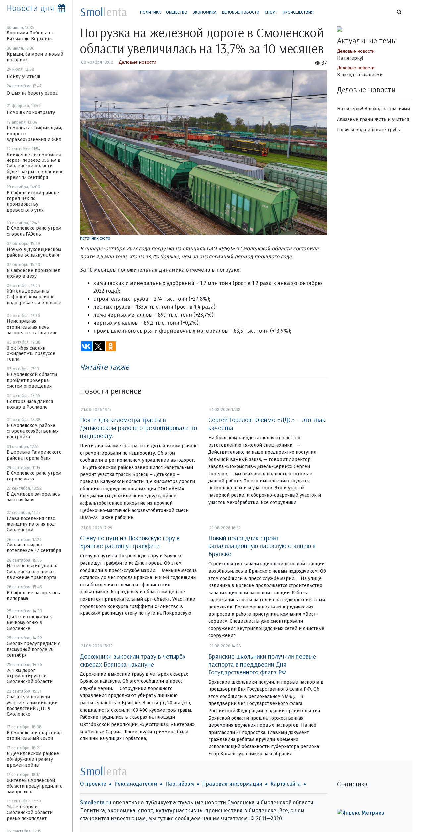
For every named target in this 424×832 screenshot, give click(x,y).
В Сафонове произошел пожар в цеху (33, 273)
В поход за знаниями (360, 75)
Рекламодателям (135, 784)
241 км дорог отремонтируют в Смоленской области (30, 676)
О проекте (93, 784)
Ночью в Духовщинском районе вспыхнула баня (34, 252)
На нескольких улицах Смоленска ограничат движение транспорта (32, 571)
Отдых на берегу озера (32, 93)
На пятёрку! (350, 58)
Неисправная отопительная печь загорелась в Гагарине (32, 327)
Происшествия (298, 12)
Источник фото (95, 238)
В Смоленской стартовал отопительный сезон (34, 735)
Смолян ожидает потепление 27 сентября (34, 547)
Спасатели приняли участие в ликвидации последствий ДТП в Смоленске (32, 705)
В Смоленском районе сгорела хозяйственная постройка (33, 431)
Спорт (271, 12)
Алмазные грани (355, 119)
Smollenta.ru (95, 803)
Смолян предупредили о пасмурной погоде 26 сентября (34, 649)
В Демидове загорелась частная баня (33, 497)
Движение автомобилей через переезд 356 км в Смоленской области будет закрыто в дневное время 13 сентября (35, 166)
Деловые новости (240, 12)
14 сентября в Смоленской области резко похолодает (30, 812)
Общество (176, 12)
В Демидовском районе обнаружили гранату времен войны (33, 759)
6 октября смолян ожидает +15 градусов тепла (31, 353)
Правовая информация (232, 784)
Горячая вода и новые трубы (369, 130)
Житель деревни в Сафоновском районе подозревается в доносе (34, 297)
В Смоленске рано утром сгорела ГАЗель (34, 231)
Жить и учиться (391, 119)
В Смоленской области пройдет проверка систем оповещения (32, 380)
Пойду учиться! (23, 76)
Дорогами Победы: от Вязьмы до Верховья (30, 35)
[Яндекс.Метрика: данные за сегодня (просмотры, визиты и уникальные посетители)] (360, 813)
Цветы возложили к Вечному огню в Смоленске (29, 622)
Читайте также (104, 367)
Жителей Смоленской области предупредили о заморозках (35, 786)
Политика (150, 12)
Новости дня (30, 8)
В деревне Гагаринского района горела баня (34, 455)
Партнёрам (179, 784)
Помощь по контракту (31, 112)
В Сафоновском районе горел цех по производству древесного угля (33, 201)
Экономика (204, 12)
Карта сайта (285, 784)
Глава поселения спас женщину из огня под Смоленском (31, 524)
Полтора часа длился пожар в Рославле (30, 404)
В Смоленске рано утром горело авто (34, 475)
